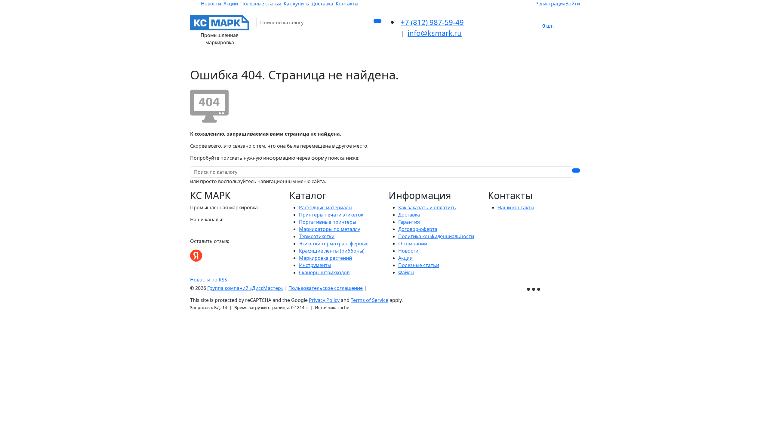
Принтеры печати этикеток (331, 214)
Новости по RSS (208, 279)
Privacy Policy (324, 300)
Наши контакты (515, 207)
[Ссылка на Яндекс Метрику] (534, 288)
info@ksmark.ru (435, 33)
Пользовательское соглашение (325, 288)
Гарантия (409, 222)
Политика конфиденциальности (436, 236)
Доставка (322, 3)
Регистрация (550, 3)
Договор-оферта (417, 229)
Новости (211, 3)
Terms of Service (369, 300)
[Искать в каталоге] (377, 21)
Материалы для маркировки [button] (230, 59)
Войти (572, 3)
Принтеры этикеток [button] (296, 59)
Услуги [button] (460, 59)
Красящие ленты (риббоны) (332, 250)
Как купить (296, 3)
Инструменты (315, 265)
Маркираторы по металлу (329, 229)
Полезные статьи (260, 3)
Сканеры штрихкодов (324, 272)
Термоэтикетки (316, 236)
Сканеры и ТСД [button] (426, 59)
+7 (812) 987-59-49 (432, 22)
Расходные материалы (325, 207)
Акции (230, 3)
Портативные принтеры (327, 222)
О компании (412, 243)
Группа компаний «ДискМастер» (245, 288)
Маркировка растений (325, 258)
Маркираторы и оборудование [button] (363, 59)
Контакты (347, 3)
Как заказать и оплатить (427, 207)
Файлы (406, 272)
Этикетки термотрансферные (333, 243)
